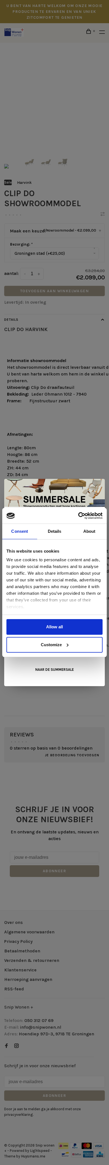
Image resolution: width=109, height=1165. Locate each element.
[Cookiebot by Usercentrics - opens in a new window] (78, 515)
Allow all (54, 626)
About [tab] (89, 531)
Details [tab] (54, 531)
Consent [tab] (19, 531)
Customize (51, 644)
